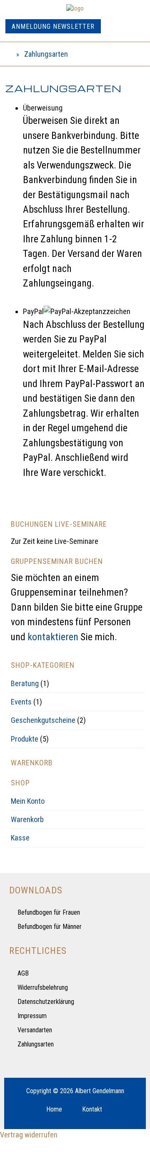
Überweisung (42, 107)
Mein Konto (28, 801)
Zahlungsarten (36, 1044)
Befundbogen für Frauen (49, 912)
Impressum (32, 1016)
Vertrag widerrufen (29, 1134)
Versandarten (35, 1030)
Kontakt (92, 1109)
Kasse (20, 837)
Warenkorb (27, 819)
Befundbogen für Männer (50, 927)
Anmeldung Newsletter (53, 26)
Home (54, 1109)
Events (21, 701)
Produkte (24, 738)
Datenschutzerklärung (46, 1002)
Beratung (25, 683)
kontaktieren (53, 637)
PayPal (33, 311)
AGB (23, 973)
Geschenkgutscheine (43, 720)
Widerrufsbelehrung (43, 987)
